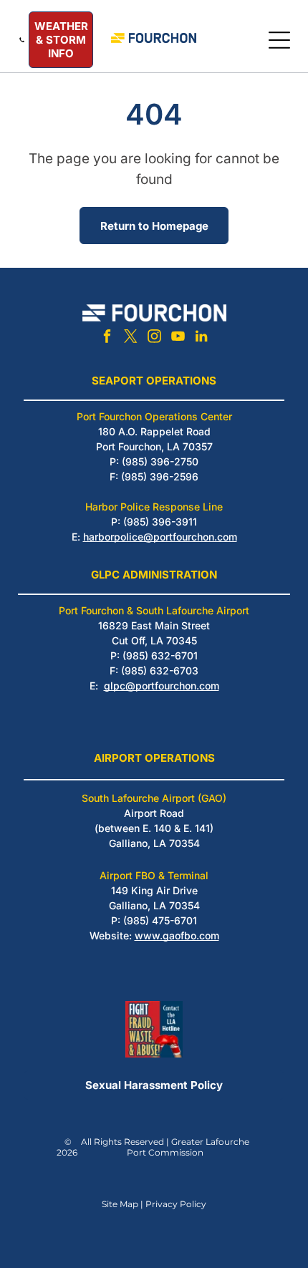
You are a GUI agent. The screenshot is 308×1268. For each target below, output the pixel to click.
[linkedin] (201, 338)
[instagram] (154, 338)
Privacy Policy (175, 1204)
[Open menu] (279, 40)
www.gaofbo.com (177, 935)
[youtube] (178, 338)
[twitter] (130, 338)
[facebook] (107, 338)
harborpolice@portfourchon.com (160, 537)
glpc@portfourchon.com (161, 685)
